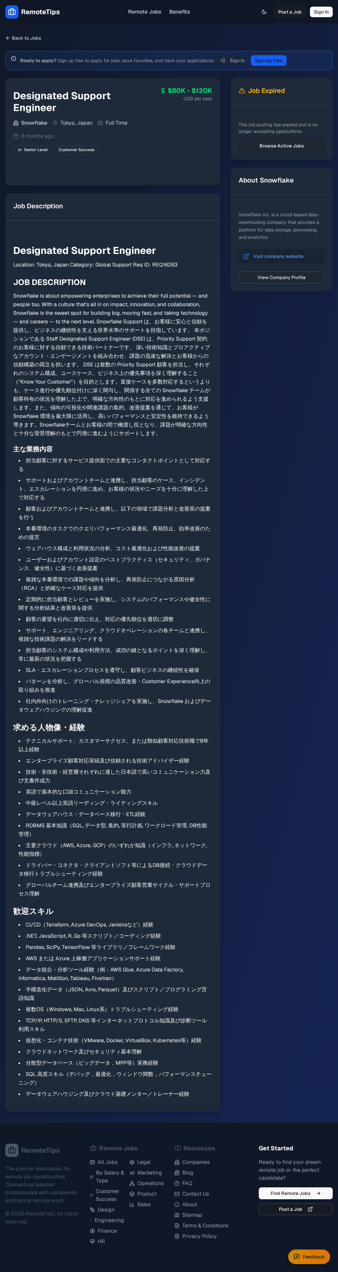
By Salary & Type (110, 1176)
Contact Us (195, 1193)
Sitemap (192, 1214)
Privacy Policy (199, 1236)
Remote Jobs (144, 11)
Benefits (179, 11)
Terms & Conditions (205, 1225)
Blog (187, 1172)
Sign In (321, 12)
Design (106, 1209)
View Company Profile (281, 277)
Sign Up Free (269, 60)
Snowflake (34, 122)
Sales (144, 1204)
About (189, 1204)
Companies (196, 1162)
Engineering (109, 1220)
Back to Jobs (26, 38)
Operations (150, 1183)
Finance (107, 1230)
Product (146, 1193)
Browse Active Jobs (281, 146)
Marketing (149, 1172)
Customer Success (107, 1195)
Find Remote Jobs (291, 1193)
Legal (144, 1162)
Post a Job (290, 12)
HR (101, 1241)
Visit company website (278, 256)
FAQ (187, 1183)
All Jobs (108, 1162)
